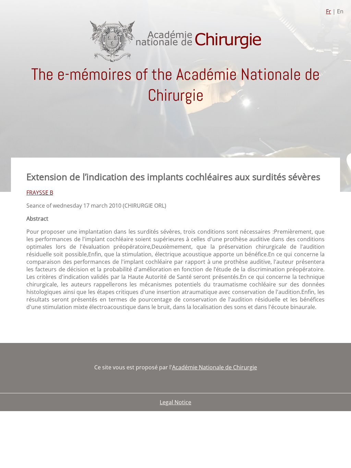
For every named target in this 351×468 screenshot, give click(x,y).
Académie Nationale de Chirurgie (214, 367)
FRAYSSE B (39, 192)
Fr (328, 11)
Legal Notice (175, 402)
